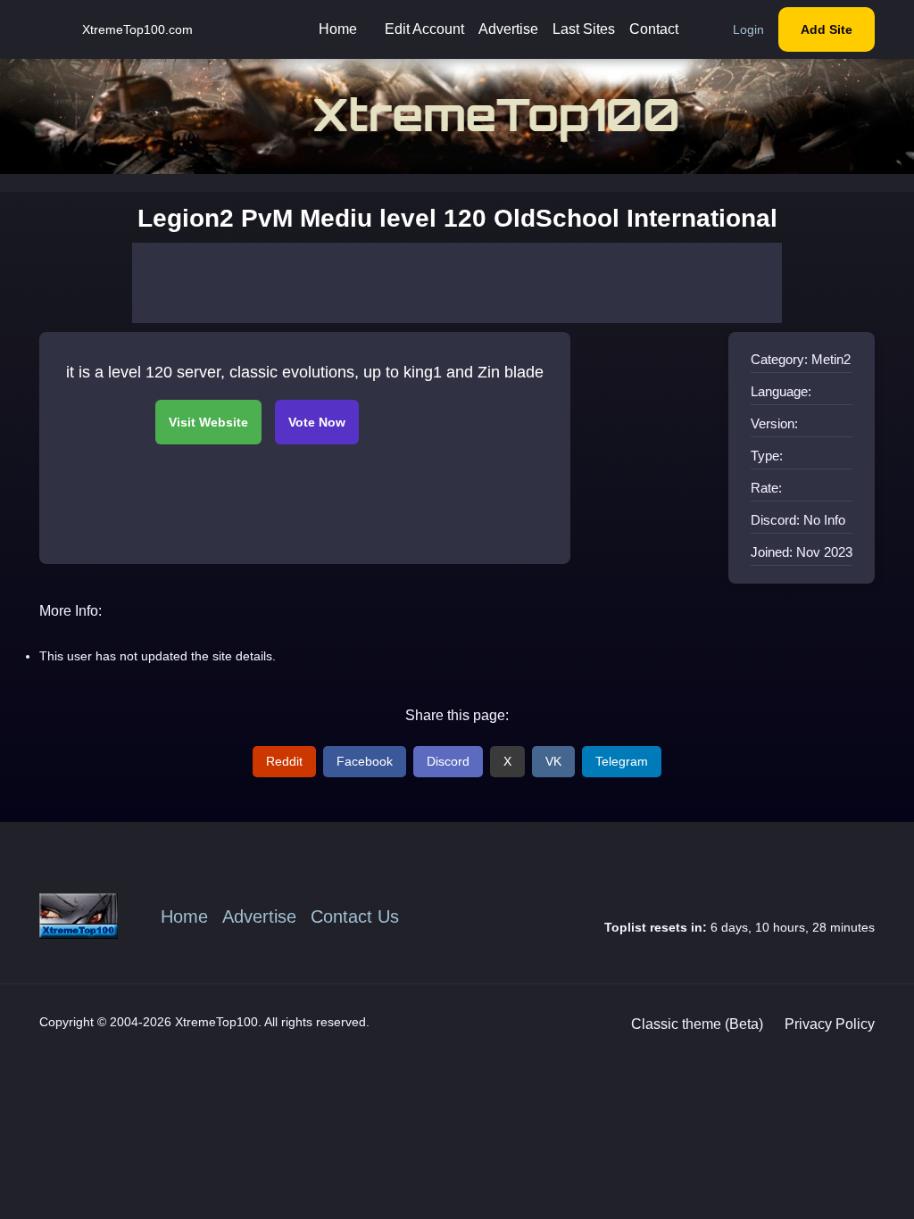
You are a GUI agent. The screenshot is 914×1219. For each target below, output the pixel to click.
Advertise (508, 29)
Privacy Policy (830, 1024)
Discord (448, 761)
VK (553, 761)
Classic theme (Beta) (697, 1024)
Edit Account (424, 29)
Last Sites (584, 29)
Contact (653, 29)
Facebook (365, 761)
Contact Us (355, 916)
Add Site (826, 29)
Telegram (621, 761)
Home (338, 29)
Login (748, 29)
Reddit (284, 761)
